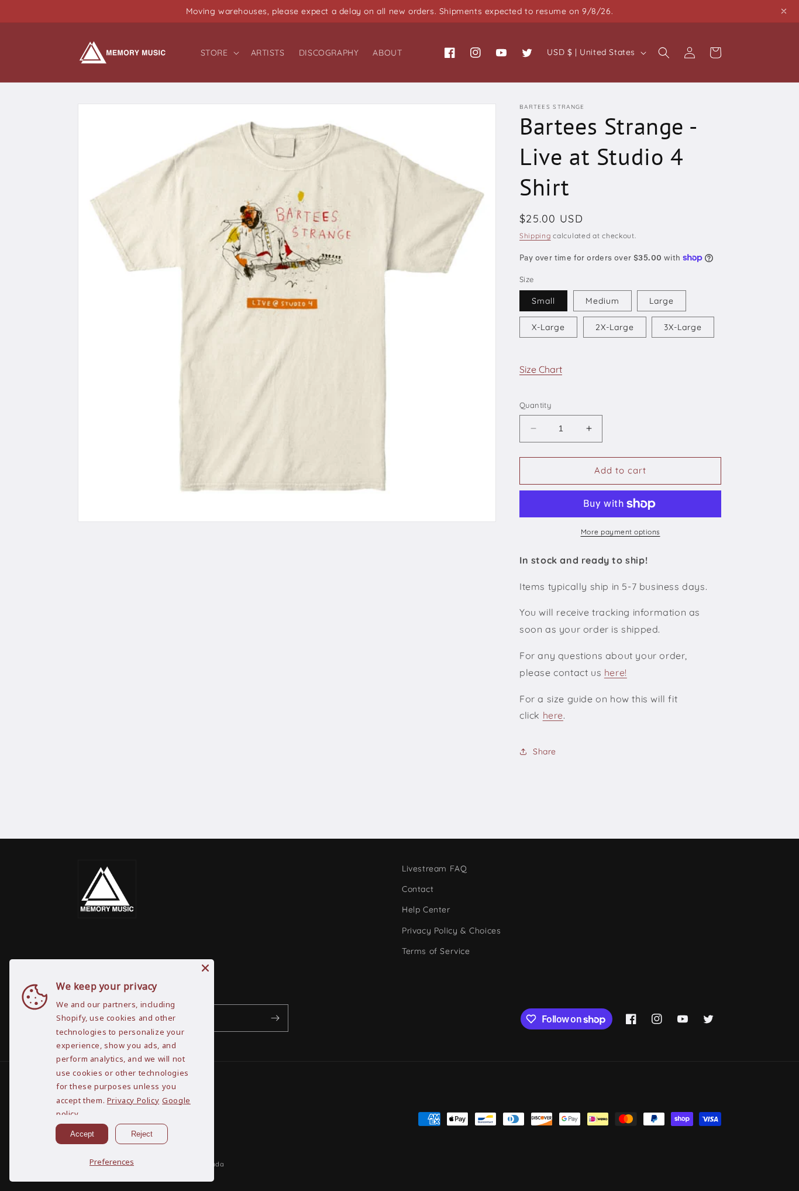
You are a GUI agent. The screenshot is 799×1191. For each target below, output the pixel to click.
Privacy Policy (133, 1100)
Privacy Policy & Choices (451, 930)
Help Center (426, 909)
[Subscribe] (275, 1018)
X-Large (548, 327)
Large (661, 301)
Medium (602, 301)
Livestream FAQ (434, 868)
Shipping (535, 235)
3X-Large (683, 327)
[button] (219, 52)
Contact (417, 889)
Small (543, 301)
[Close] (205, 968)
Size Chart (540, 369)
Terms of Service (436, 951)
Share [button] (544, 751)
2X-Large (614, 327)
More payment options (620, 531)
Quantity (535, 405)
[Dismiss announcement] (784, 11)
